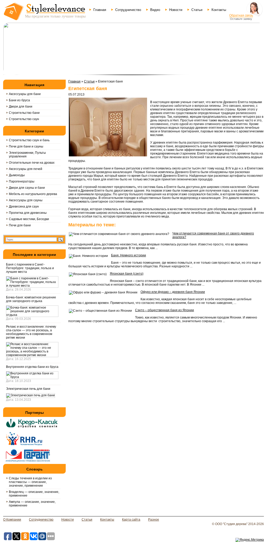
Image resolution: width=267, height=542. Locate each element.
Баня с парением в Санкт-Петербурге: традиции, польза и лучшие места (30, 268)
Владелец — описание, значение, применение (34, 493)
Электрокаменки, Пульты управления (27, 154)
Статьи (196, 10)
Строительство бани (24, 113)
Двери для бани (20, 106)
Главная (99, 10)
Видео (155, 10)
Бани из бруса (19, 100)
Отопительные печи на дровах (31, 162)
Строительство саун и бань (29, 140)
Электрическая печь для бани (28, 389)
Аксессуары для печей (25, 169)
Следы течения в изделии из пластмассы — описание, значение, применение (30, 481)
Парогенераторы (21, 181)
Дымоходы (17, 175)
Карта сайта (131, 519)
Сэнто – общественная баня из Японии (164, 310)
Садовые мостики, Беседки (29, 219)
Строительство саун (24, 119)
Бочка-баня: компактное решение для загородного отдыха (31, 299)
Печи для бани (20, 225)
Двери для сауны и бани (27, 188)
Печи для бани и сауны (26, 146)
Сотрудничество (128, 10)
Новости (175, 10)
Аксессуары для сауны (26, 200)
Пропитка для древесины (28, 213)
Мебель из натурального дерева (33, 194)
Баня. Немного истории (128, 255)
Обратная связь (241, 15)
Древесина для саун (24, 206)
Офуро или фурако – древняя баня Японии (173, 292)
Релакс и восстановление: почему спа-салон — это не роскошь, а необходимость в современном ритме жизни (31, 332)
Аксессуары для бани (25, 94)
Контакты (218, 10)
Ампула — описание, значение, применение (32, 503)
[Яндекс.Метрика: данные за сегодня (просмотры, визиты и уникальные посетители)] (249, 540)
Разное (153, 519)
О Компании (12, 519)
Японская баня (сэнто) (126, 273)
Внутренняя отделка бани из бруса (32, 367)
